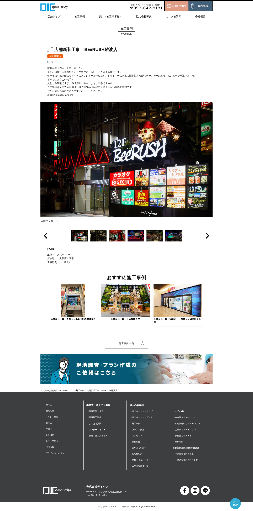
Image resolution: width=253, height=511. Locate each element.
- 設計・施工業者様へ (98, 435)
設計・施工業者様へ (110, 16)
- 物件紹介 (135, 441)
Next (207, 236)
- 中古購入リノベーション (186, 417)
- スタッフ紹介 (51, 441)
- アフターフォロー (97, 429)
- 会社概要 (49, 435)
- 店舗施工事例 (94, 417)
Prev (45, 236)
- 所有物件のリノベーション (187, 423)
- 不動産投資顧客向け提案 (186, 460)
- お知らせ (49, 411)
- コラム (48, 423)
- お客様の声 (136, 453)
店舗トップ (54, 16)
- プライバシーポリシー (55, 453)
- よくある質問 (94, 423)
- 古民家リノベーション (185, 429)
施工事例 (80, 16)
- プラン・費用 (137, 429)
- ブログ (48, 429)
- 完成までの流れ (138, 447)
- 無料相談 (178, 441)
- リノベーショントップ (142, 411)
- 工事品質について (140, 466)
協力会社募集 (144, 16)
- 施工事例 (135, 423)
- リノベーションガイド (142, 417)
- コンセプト (136, 435)
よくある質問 (173, 16)
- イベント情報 (51, 417)
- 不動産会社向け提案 (184, 453)
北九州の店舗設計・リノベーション (56, 390)
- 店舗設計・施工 (95, 411)
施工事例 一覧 (126, 343)
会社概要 (200, 16)
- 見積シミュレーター (141, 460)
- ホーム (48, 405)
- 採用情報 (49, 447)
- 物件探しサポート (183, 435)
